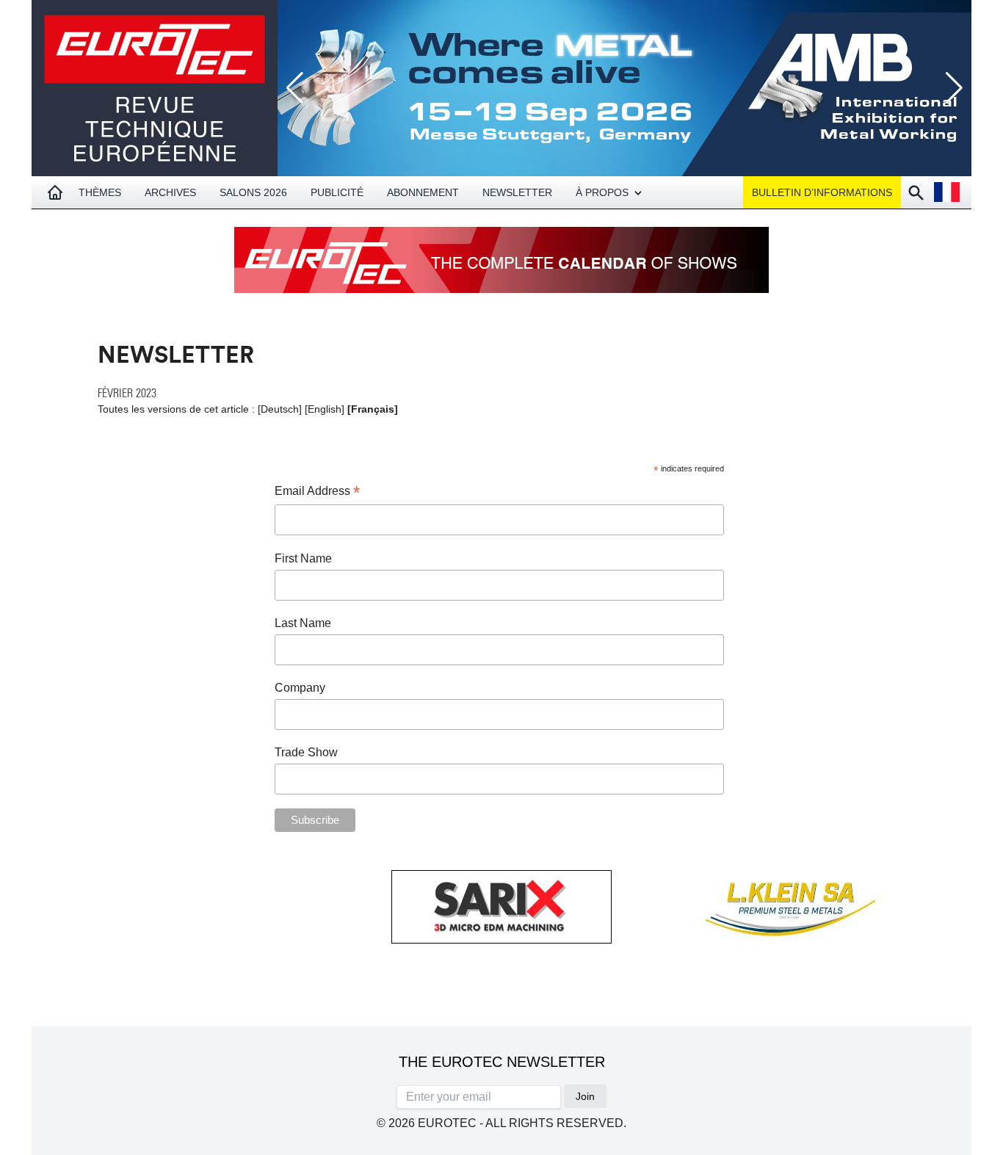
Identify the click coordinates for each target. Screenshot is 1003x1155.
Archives (170, 192)
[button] (954, 88)
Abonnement (423, 192)
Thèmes (100, 192)
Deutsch (280, 409)
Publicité (337, 192)
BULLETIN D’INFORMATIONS (822, 192)
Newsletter (517, 192)
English (324, 409)
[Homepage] (55, 192)
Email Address (317, 492)
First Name (303, 558)
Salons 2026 (253, 192)
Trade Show (306, 752)
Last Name (303, 623)
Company (300, 687)
